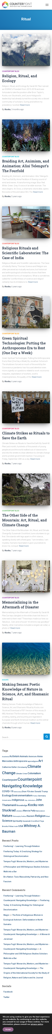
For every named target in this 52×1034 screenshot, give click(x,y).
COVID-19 (7, 791)
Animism (32, 756)
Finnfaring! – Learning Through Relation (21, 846)
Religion (40, 816)
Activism (14, 756)
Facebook (7, 992)
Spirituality (17, 821)
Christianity (22, 767)
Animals (24, 756)
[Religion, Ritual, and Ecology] (26, 50)
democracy (17, 792)
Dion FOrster (28, 791)
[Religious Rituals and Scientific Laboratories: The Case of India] (26, 222)
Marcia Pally (29, 810)
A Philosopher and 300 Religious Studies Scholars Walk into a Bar (25, 953)
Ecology (7, 795)
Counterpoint (9, 779)
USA (20, 826)
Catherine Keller (9, 767)
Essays (5, 680)
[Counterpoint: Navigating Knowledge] (18, 4)
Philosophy (17, 816)
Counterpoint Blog (10, 71)
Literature (19, 811)
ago (17, 109)
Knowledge (22, 805)
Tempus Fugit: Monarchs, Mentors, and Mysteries (25, 861)
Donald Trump (41, 791)
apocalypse (33, 761)
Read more (25, 105)
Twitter (6, 997)
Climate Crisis (21, 774)
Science (7, 820)
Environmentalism (22, 795)
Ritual (48, 816)
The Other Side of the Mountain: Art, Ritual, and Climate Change (24, 520)
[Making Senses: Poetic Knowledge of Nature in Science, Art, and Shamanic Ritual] (26, 658)
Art (40, 761)
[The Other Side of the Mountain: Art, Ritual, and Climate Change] (26, 489)
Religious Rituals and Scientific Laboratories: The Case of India (25, 253)
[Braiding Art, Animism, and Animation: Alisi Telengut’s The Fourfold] (26, 135)
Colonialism (34, 773)
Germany (42, 796)
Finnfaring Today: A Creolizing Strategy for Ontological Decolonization (26, 905)
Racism (31, 816)
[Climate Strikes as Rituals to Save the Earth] (26, 407)
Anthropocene (20, 761)
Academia (5, 757)
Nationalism (40, 811)
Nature (7, 816)
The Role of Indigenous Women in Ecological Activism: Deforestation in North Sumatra (23, 919)
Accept (8, 1029)
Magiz (6, 915)
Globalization (7, 800)
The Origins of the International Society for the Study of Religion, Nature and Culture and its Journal (26, 973)
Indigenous (18, 800)
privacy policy (37, 1024)
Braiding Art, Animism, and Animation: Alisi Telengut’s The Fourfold (25, 166)
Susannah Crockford (31, 821)
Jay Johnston (30, 800)
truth (16, 826)
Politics (23, 816)
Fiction (35, 796)
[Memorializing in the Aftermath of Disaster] (26, 576)
